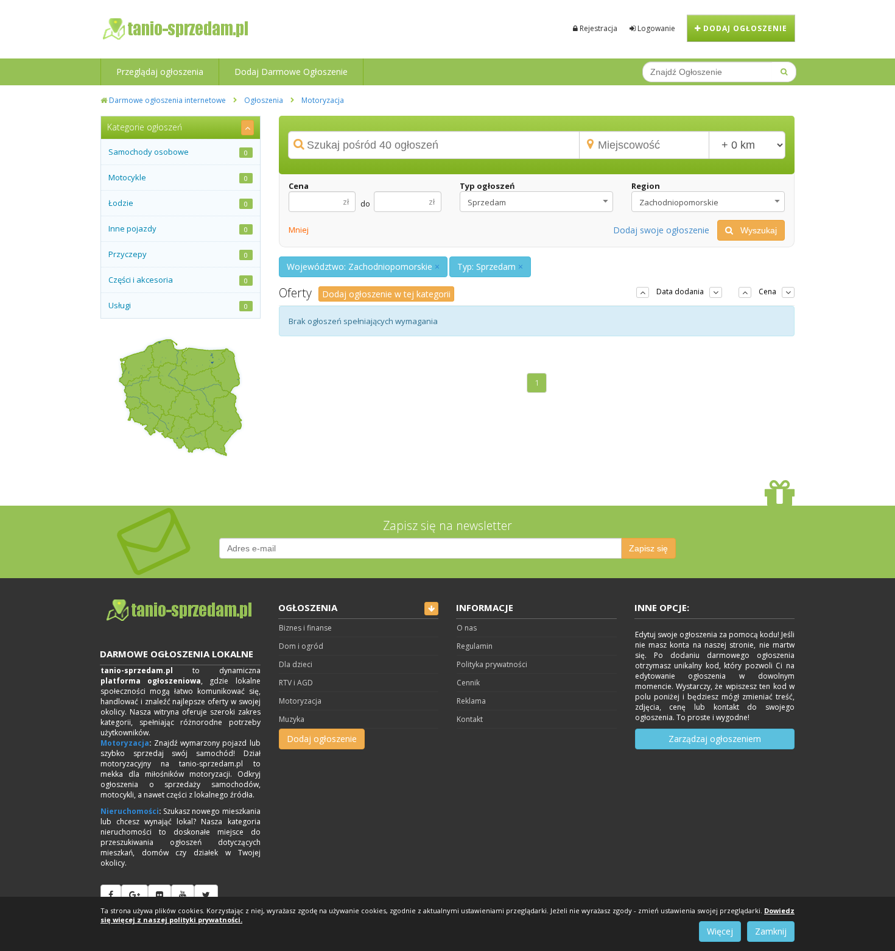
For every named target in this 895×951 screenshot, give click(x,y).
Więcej (720, 931)
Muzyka (291, 719)
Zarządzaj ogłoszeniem (715, 738)
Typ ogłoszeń (487, 185)
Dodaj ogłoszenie (744, 28)
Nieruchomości (129, 811)
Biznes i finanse (305, 628)
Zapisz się (648, 548)
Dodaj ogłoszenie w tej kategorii (386, 294)
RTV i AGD (296, 682)
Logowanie (655, 28)
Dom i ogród (301, 646)
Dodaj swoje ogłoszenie (661, 230)
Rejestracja (597, 28)
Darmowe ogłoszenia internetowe (166, 100)
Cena (299, 185)
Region (645, 185)
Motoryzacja (322, 100)
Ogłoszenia (263, 100)
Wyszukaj (755, 230)
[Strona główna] (180, 610)
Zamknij (771, 931)
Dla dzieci (295, 664)
